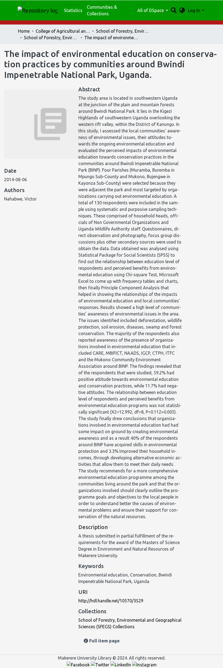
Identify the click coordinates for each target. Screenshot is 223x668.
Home (24, 31)
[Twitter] (100, 664)
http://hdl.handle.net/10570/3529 (110, 600)
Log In (194, 10)
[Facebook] (79, 664)
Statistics (73, 10)
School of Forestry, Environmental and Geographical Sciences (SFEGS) (123, 31)
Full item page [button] (104, 640)
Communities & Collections (102, 10)
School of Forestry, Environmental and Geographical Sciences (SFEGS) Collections (51, 37)
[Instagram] (144, 664)
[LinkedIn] (121, 664)
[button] (182, 10)
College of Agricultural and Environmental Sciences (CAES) (63, 31)
